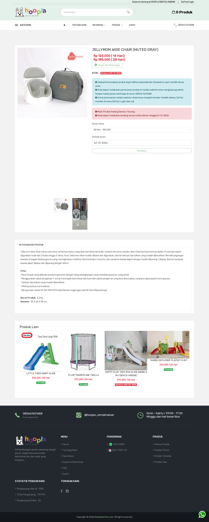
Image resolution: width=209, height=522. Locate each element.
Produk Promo (161, 450)
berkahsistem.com (104, 517)
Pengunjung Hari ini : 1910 (30, 488)
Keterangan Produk (31, 244)
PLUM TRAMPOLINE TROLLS (83, 375)
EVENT (132, 25)
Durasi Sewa (98, 123)
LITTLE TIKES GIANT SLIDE (40, 373)
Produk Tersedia (162, 456)
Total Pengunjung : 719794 (31, 494)
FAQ (65, 468)
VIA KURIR (118, 444)
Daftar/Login (187, 2)
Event (66, 474)
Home (66, 444)
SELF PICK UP (119, 450)
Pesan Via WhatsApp (109, 65)
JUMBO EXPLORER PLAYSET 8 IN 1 (168, 360)
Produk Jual (160, 462)
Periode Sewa (98, 137)
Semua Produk (161, 444)
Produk (116, 25)
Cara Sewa (68, 456)
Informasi (98, 25)
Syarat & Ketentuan (73, 462)
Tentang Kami (79, 25)
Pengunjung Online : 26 (29, 500)
